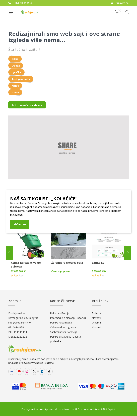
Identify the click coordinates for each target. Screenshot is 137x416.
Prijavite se (122, 3)
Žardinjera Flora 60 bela (67, 262)
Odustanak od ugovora (63, 327)
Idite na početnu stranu (27, 105)
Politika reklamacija (61, 322)
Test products (21, 79)
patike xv (98, 262)
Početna (96, 313)
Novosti (96, 317)
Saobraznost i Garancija (63, 332)
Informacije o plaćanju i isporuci (68, 317)
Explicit (112, 409)
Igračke (16, 72)
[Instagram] (26, 371)
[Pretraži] (127, 13)
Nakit (15, 85)
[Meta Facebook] (11, 371)
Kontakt (96, 327)
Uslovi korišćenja (59, 313)
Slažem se (20, 224)
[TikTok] (49, 371)
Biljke (15, 59)
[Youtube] (19, 371)
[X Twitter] (34, 371)
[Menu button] (11, 12)
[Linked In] (41, 371)
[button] (128, 253)
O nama (96, 322)
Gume (15, 92)
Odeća (16, 65)
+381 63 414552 (23, 3)
